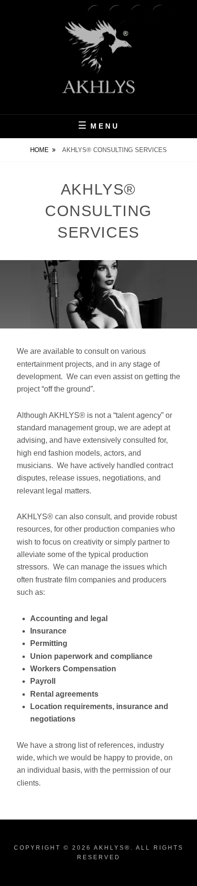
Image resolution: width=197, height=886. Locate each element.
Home (39, 149)
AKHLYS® (112, 847)
